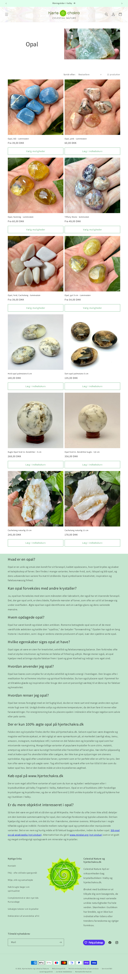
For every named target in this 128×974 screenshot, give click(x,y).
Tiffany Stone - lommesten (77, 217)
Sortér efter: (69, 74)
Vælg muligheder (35, 151)
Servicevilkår (107, 968)
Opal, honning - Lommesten (21, 217)
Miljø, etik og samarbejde (20, 880)
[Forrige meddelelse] (6, 3)
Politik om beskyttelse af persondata (84, 968)
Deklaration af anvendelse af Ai (23, 915)
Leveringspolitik (46, 972)
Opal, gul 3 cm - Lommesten (78, 295)
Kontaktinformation (83, 972)
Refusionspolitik (58, 968)
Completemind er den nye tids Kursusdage (23, 899)
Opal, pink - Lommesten (76, 139)
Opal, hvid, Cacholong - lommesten (24, 295)
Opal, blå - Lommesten (18, 139)
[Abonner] (60, 942)
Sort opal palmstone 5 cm (76, 373)
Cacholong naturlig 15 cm (20, 530)
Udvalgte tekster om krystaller (23, 908)
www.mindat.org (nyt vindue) (86, 834)
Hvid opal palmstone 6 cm (20, 373)
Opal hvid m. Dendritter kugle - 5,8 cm (82, 452)
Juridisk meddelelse (64, 972)
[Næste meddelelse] (121, 3)
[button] (6, 14)
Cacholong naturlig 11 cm (76, 530)
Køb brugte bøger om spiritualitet (19, 889)
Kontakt (12, 865)
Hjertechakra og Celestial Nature (35, 968)
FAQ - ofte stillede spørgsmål (22, 872)
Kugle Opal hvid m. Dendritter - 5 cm (25, 452)
